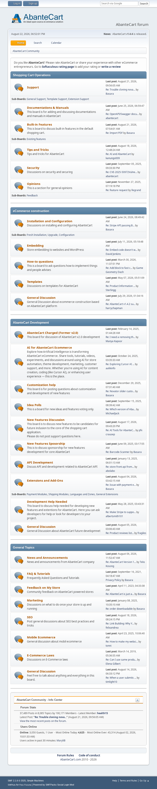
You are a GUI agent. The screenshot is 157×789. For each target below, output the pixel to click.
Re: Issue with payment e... (121, 485)
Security (33, 168)
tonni (108, 645)
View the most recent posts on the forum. (43, 721)
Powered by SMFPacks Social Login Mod (53, 784)
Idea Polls (34, 405)
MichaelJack (112, 413)
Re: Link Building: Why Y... (120, 623)
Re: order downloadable (119, 608)
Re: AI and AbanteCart (118, 154)
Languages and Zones (82, 494)
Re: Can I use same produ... (121, 659)
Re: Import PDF (114, 133)
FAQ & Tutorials (38, 573)
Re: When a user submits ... (121, 677)
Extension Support (78, 99)
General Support (36, 99)
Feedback (32, 195)
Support (33, 87)
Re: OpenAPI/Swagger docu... (122, 114)
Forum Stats (28, 707)
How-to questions (40, 261)
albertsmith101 (114, 516)
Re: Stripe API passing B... (120, 225)
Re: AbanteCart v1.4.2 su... (120, 304)
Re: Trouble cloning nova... (120, 89)
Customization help (41, 385)
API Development (40, 462)
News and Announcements (47, 557)
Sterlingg (111, 290)
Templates (34, 281)
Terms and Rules (128, 780)
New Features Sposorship (46, 443)
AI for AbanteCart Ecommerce (49, 347)
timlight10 (111, 682)
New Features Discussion (46, 420)
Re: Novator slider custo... (120, 391)
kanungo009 (113, 158)
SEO (30, 617)
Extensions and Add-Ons (45, 480)
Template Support (57, 99)
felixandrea (112, 627)
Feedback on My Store (43, 587)
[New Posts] (19, 87)
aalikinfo (110, 368)
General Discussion (41, 297)
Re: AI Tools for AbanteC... (120, 430)
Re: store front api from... (120, 466)
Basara (110, 93)
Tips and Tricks (38, 150)
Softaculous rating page (58, 67)
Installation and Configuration (49, 221)
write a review (111, 67)
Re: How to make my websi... (122, 641)
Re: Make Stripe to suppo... (121, 512)
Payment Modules (37, 494)
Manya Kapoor (114, 341)
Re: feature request (117, 190)
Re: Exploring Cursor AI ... (120, 364)
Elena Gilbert (113, 663)
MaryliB (61, 740)
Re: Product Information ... (120, 286)
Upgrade (53, 235)
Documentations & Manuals (48, 107)
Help (114, 780)
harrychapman (114, 308)
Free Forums (25, 785)
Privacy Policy (113, 580)
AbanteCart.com (70, 759)
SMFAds (12, 785)
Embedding (35, 245)
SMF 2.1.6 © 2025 (17, 780)
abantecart (112, 118)
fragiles (142, 533)
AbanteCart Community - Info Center (39, 699)
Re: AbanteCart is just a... (120, 594)
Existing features (36, 139)
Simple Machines (35, 780)
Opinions (33, 184)
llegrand (136, 190)
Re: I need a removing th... (120, 337)
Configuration (66, 235)
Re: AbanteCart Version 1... (121, 562)
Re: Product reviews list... (120, 533)
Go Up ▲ (144, 780)
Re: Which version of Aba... (121, 409)
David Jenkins (113, 254)
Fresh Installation (36, 235)
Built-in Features (39, 124)
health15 (102, 713)
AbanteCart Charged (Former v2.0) (52, 333)
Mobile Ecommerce (41, 637)
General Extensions (107, 494)
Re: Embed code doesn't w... (121, 250)
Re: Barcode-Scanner (118, 452)
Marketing (35, 600)
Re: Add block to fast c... (119, 268)
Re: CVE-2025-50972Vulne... (121, 172)
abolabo (110, 471)
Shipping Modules (58, 494)
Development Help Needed (47, 501)
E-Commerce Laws (40, 655)
